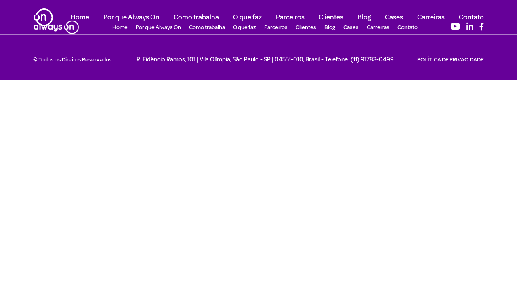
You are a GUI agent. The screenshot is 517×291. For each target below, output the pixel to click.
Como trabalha (196, 17)
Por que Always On (131, 17)
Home (80, 17)
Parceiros (290, 17)
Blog (364, 17)
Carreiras (431, 17)
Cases (394, 17)
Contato (471, 17)
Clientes (331, 17)
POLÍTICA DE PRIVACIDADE (450, 59)
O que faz (247, 17)
